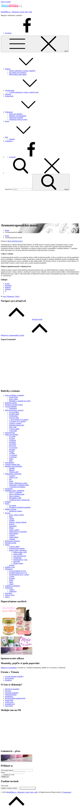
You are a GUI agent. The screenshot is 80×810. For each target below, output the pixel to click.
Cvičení (11, 576)
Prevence (8, 691)
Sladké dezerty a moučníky (18, 531)
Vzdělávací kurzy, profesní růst (19, 500)
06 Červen (12, 446)
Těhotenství (9, 112)
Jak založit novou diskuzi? (17, 72)
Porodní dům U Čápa (20, 560)
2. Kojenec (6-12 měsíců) (17, 421)
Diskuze (7, 69)
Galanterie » (9, 141)
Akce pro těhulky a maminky (14, 395)
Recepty (7, 513)
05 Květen (12, 444)
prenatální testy (10, 704)
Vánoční (12, 535)
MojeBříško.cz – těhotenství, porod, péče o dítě (16, 12)
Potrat (11, 582)
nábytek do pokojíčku (12, 689)
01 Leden (12, 436)
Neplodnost (13, 408)
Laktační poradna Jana (12, 464)
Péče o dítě (12, 427)
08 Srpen (12, 449)
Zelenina (12, 539)
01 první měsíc (14, 412)
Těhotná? (8, 94)
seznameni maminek (11, 693)
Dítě (6, 137)
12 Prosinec (13, 457)
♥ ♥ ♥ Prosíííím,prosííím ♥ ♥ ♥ (15, 698)
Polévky (12, 524)
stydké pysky (9, 702)
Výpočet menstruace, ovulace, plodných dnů (23, 92)
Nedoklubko (17, 558)
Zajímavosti (9, 588)
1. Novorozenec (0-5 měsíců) (18, 419)
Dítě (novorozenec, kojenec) (14, 410)
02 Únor (12, 438)
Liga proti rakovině (19, 556)
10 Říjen (12, 453)
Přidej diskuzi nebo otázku (18, 74)
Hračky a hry (13, 477)
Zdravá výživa (9, 595)
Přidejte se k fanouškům (9, 667)
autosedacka (9, 696)
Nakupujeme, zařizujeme (13, 474)
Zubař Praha (9, 700)
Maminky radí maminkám (17, 116)
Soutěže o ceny (10, 567)
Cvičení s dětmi (14, 546)
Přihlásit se (5, 777)
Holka (11, 459)
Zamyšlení (8, 593)
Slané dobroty (13, 533)
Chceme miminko (11, 406)
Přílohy (11, 528)
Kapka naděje (17, 554)
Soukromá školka (10, 694)
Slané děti (16, 561)
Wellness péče (13, 472)
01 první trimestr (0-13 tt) (17, 571)
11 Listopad (13, 455)
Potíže (11, 580)
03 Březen (12, 440)
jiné (10, 479)
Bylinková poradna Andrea (14, 405)
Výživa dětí (13, 431)
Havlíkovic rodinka (15, 511)
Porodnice (8, 680)
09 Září (11, 451)
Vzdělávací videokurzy (12, 586)
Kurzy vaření (13, 399)
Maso (11, 517)
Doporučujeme (10, 433)
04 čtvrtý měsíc (14, 418)
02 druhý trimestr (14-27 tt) (18, 573)
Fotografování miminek (17, 548)
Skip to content (6, 2)
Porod (7, 121)
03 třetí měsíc (13, 416)
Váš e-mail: (4, 786)
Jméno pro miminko (15, 114)
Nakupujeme (9, 96)
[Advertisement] (40, 206)
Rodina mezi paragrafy (12, 541)
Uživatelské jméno (7, 770)
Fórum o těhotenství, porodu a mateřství (22, 71)
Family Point (13, 397)
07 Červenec (13, 447)
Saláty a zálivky (14, 530)
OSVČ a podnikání (15, 492)
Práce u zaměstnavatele (16, 494)
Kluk (10, 461)
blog (4, 296)
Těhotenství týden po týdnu (18, 119)
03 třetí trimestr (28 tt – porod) (19, 574)
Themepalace (66, 792)
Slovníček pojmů (10, 543)
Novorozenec (9, 678)
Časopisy (12, 475)
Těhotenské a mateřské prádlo (19, 485)
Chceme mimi (9, 90)
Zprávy (7, 597)
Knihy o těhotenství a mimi (18, 483)
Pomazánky (13, 526)
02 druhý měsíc (14, 414)
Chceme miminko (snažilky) (14, 676)
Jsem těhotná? (9, 462)
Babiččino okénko (11, 403)
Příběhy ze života (10, 509)
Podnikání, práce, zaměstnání (14, 490)
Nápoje (11, 518)
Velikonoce (13, 591)
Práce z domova (14, 496)
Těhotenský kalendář (16, 117)
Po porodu (12, 505)
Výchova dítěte (14, 429)
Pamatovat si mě (8, 775)
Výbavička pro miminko (17, 487)
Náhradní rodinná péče (16, 425)
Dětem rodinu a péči (20, 552)
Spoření (11, 565)
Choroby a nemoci (15, 423)
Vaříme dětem (13, 537)
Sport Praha (9, 706)
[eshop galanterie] (16, 654)
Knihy (11, 481)
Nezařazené (9, 489)
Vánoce (11, 589)
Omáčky (12, 520)
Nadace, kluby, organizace (18, 550)
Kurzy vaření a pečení (16, 515)
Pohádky (12, 139)
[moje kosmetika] (16, 646)
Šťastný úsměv (18, 563)
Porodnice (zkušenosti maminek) (20, 507)
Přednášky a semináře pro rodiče (20, 401)
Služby (7, 545)
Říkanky (12, 470)
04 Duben (12, 442)
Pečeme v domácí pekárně (17, 522)
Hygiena (12, 578)
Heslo (3, 772)
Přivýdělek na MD (15, 498)
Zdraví (17, 296)
